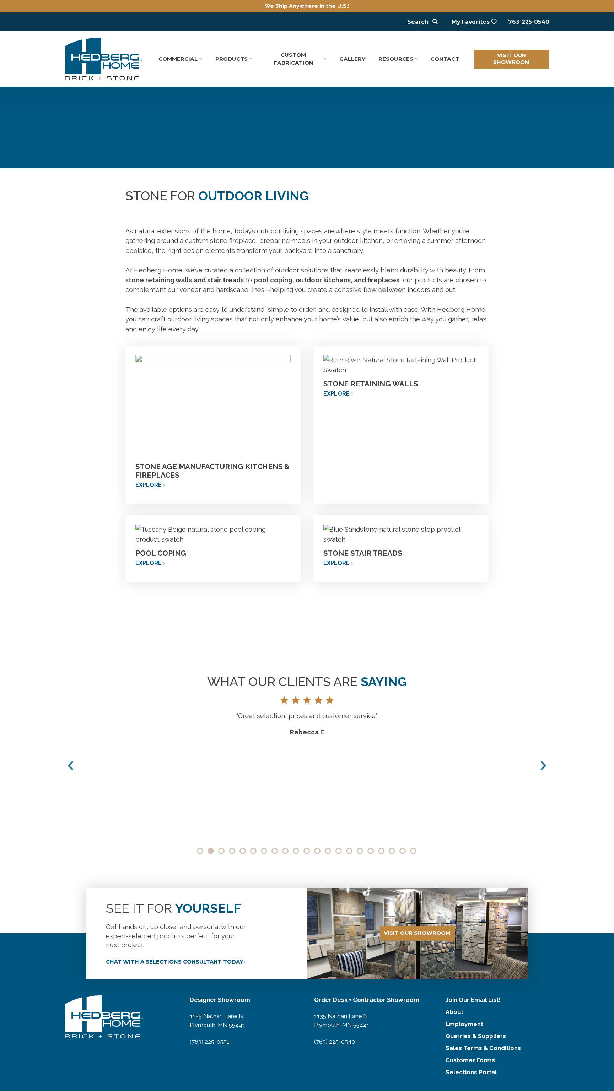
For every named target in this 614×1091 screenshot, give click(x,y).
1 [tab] (200, 851)
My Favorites (471, 21)
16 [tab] (360, 851)
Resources (395, 58)
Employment (464, 1023)
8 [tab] (274, 851)
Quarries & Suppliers (476, 1036)
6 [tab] (253, 851)
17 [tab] (370, 851)
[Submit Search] (435, 22)
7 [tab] (264, 851)
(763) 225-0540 (334, 1041)
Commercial (178, 58)
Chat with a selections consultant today (174, 962)
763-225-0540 (528, 21)
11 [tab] (306, 851)
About (454, 1011)
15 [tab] (349, 851)
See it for (173, 908)
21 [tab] (413, 851)
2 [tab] (211, 851)
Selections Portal (471, 1072)
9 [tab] (285, 851)
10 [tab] (296, 851)
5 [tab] (242, 851)
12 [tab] (317, 851)
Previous (70, 765)
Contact (445, 58)
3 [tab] (221, 851)
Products (231, 58)
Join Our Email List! (473, 999)
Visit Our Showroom (511, 58)
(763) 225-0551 (210, 1041)
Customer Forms (470, 1060)
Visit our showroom (417, 933)
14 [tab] (338, 851)
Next (543, 765)
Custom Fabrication (293, 58)
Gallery (352, 58)
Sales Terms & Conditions (483, 1048)
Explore (148, 485)
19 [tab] (392, 851)
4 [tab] (232, 851)
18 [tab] (381, 851)
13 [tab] (328, 851)
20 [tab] (402, 851)
